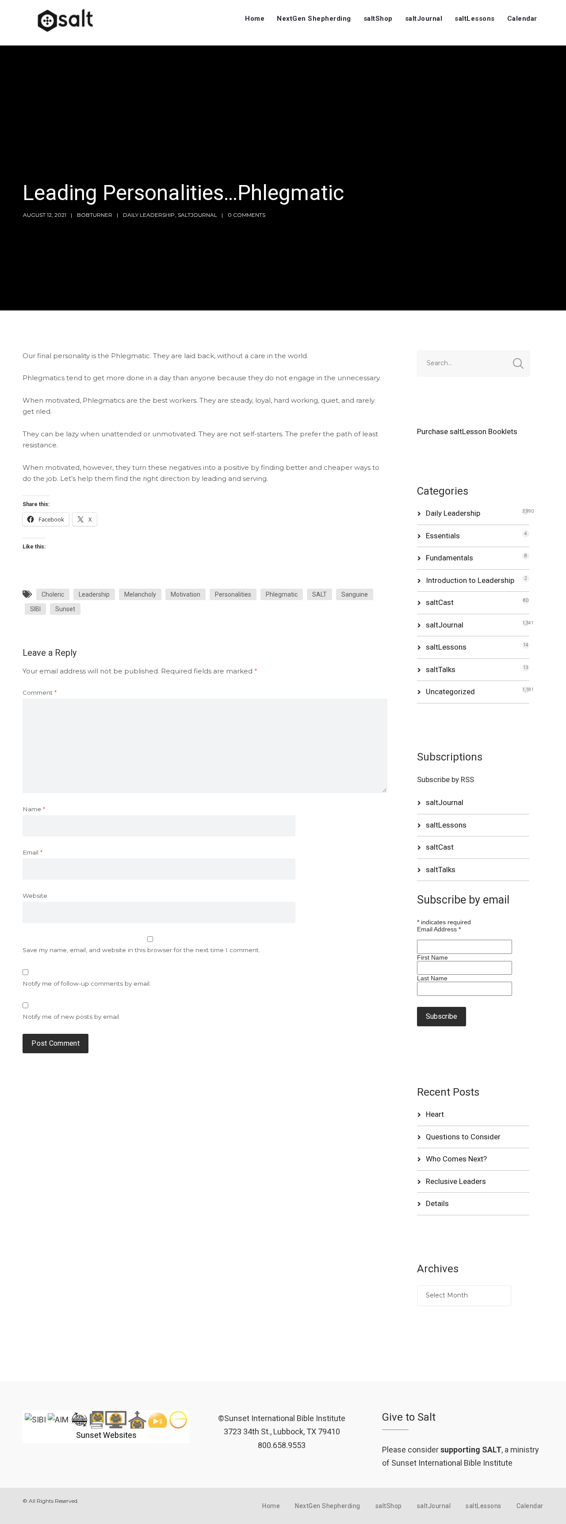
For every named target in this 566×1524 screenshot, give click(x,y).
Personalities (233, 594)
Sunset (65, 609)
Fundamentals (449, 557)
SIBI (35, 609)
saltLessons (475, 19)
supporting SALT (470, 1449)
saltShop (378, 19)
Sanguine (354, 594)
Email (32, 852)
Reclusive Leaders (456, 1181)
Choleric (53, 594)
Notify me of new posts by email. (71, 1016)
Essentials (443, 535)
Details (437, 1203)
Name (34, 809)
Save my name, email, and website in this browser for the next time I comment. (141, 949)
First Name (432, 957)
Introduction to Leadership (470, 580)
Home (254, 19)
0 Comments (246, 215)
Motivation (185, 594)
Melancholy (140, 594)
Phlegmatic (282, 594)
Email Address (439, 929)
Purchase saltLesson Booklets (467, 431)
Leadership (94, 594)
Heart (435, 1114)
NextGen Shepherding (314, 19)
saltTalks (440, 669)
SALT (319, 594)
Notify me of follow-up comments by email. (87, 983)
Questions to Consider (463, 1136)
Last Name (432, 978)
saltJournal (424, 19)
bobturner (94, 215)
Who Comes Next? (456, 1158)
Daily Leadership (149, 215)
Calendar (522, 19)
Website (35, 895)
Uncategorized (450, 691)
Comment (40, 692)
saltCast (440, 602)
